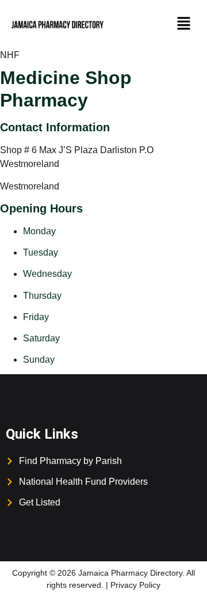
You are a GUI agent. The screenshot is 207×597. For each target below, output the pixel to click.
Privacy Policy (135, 585)
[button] (183, 24)
